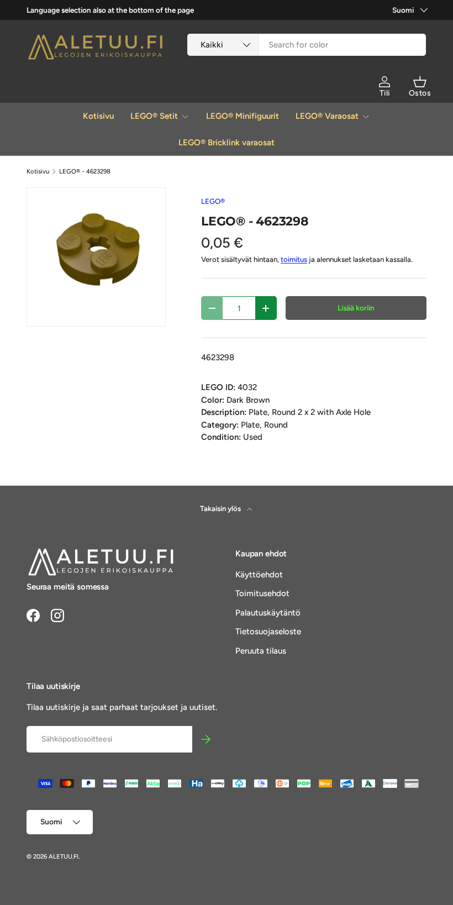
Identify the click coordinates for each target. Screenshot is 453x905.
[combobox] (306, 45)
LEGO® (213, 201)
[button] (420, 82)
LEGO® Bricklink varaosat (226, 143)
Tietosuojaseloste (268, 631)
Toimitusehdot (262, 593)
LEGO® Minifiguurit (242, 116)
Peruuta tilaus (260, 651)
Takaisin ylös (221, 508)
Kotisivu (98, 116)
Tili (385, 93)
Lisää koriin (356, 307)
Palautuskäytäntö (268, 613)
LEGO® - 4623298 (84, 172)
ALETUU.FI (63, 856)
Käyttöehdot (259, 575)
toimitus (294, 259)
